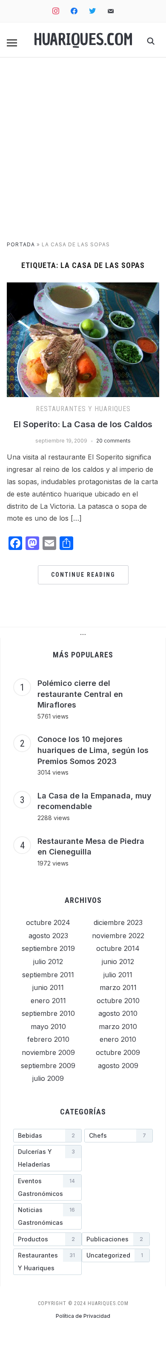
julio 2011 (117, 974)
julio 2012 (48, 961)
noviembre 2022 (118, 935)
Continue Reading (83, 574)
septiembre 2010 (48, 1013)
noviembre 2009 (48, 1052)
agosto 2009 (118, 1065)
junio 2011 (48, 987)
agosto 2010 (117, 1013)
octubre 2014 (118, 948)
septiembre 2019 (48, 948)
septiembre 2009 (48, 1065)
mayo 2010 (48, 1026)
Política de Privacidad (83, 1316)
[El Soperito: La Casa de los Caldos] (83, 287)
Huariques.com (83, 39)
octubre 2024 (48, 922)
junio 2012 (118, 961)
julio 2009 (48, 1078)
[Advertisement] (83, 153)
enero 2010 (118, 1039)
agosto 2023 (48, 935)
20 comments (113, 440)
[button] (12, 43)
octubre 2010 (118, 1000)
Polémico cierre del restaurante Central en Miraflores (80, 694)
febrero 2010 (48, 1039)
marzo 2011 (118, 987)
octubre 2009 (118, 1052)
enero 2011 (48, 1000)
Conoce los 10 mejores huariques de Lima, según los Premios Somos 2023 (93, 750)
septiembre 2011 (48, 974)
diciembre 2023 (118, 922)
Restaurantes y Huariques (83, 409)
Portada (21, 244)
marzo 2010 (118, 1026)
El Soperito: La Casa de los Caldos (83, 424)
